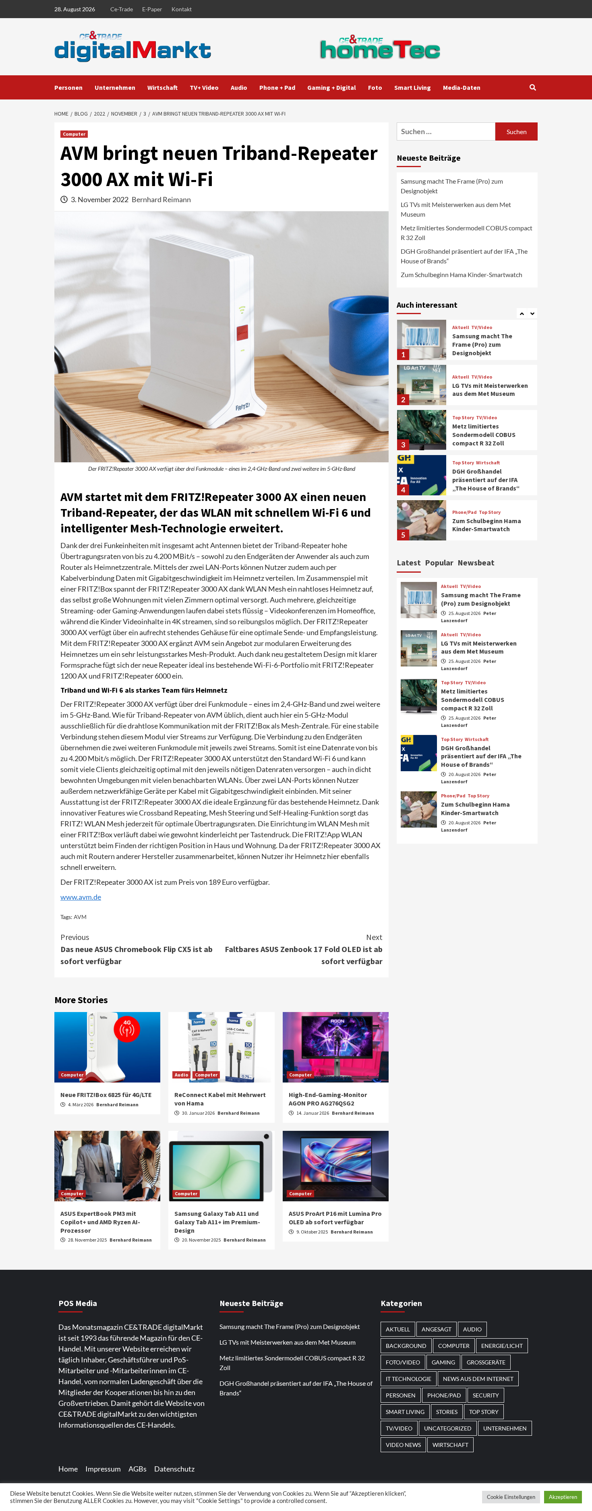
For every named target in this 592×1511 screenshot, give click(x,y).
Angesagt (436, 1329)
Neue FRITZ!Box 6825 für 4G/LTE (106, 1095)
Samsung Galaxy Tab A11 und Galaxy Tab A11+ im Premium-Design (217, 1221)
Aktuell (460, 327)
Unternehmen (115, 87)
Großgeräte (486, 1362)
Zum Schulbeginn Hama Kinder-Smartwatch (461, 274)
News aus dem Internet (478, 1378)
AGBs (137, 1468)
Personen (68, 87)
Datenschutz (174, 1468)
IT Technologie (408, 1378)
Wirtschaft (162, 87)
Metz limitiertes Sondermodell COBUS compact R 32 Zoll (466, 232)
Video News (403, 1444)
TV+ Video (204, 87)
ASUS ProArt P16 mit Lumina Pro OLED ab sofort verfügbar (335, 1217)
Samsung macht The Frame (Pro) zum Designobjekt (452, 186)
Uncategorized (448, 1428)
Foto (375, 87)
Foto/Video (403, 1362)
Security (486, 1395)
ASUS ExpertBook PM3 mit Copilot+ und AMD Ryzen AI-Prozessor (100, 1221)
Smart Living (412, 87)
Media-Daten (461, 87)
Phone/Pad (464, 512)
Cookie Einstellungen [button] (511, 1497)
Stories (446, 1411)
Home (68, 1468)
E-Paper (152, 9)
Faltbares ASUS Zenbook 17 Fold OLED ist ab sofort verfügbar (304, 949)
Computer (74, 134)
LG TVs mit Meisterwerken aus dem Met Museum (456, 209)
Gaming (443, 1362)
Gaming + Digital (331, 87)
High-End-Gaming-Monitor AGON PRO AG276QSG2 (328, 1099)
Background (406, 1345)
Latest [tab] (409, 562)
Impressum (103, 1468)
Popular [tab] (439, 562)
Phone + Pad (277, 87)
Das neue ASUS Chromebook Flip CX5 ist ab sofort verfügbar (136, 949)
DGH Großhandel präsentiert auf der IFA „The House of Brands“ (464, 256)
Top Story (463, 417)
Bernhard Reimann (161, 199)
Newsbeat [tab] (476, 562)
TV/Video (481, 327)
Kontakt (182, 9)
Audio (239, 87)
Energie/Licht (502, 1345)
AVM (80, 916)
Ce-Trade (121, 9)
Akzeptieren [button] (563, 1497)
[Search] (533, 87)
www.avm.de (80, 896)
